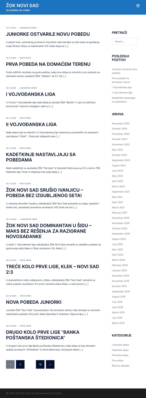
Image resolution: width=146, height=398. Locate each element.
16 (40, 364)
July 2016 (117, 317)
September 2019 (121, 291)
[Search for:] (125, 41)
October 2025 (119, 128)
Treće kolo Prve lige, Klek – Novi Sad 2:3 (52, 269)
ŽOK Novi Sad (22, 5)
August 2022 (119, 165)
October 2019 (119, 286)
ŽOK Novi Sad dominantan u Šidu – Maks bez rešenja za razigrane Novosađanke (48, 231)
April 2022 (117, 181)
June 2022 (117, 170)
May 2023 (117, 149)
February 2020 (120, 265)
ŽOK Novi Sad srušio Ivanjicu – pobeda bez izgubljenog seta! (44, 192)
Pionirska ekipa (120, 355)
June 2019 (117, 307)
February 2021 (119, 212)
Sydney (58, 393)
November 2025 (121, 123)
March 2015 (118, 323)
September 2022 (121, 160)
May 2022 (117, 175)
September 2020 (121, 233)
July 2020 (117, 244)
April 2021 (117, 202)
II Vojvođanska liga (31, 124)
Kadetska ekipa (120, 350)
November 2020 (121, 223)
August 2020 (119, 239)
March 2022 (118, 186)
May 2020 (117, 249)
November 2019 (120, 281)
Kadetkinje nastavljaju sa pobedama (41, 157)
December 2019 (120, 275)
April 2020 (117, 254)
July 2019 (117, 301)
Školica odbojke (120, 365)
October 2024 (119, 139)
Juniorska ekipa (28, 28)
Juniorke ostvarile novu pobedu (48, 34)
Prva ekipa (25, 58)
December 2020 (120, 217)
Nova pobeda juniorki (33, 302)
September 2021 (121, 191)
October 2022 (119, 155)
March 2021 (118, 207)
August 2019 (118, 296)
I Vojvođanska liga (30, 94)
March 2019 (118, 312)
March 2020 (118, 259)
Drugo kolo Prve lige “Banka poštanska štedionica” (42, 334)
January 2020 (119, 270)
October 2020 (119, 228)
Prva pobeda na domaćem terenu (48, 64)
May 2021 (117, 197)
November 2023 (121, 144)
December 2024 (120, 133)
